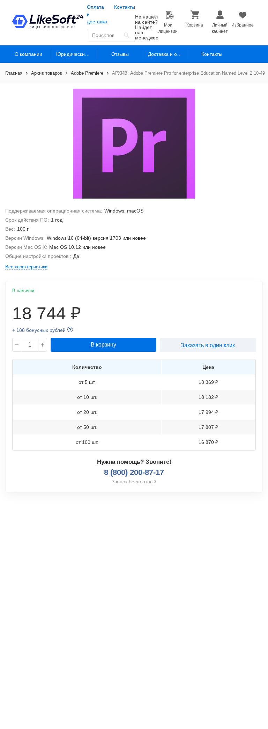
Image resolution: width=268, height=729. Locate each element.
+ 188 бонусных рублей (39, 330)
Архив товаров (46, 73)
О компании (28, 54)
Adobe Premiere (87, 73)
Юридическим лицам (76, 54)
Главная (13, 73)
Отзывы (120, 54)
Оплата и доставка (97, 14)
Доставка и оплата (168, 54)
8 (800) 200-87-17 (134, 472)
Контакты (124, 7)
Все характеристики (26, 266)
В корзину (103, 345)
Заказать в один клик (208, 345)
